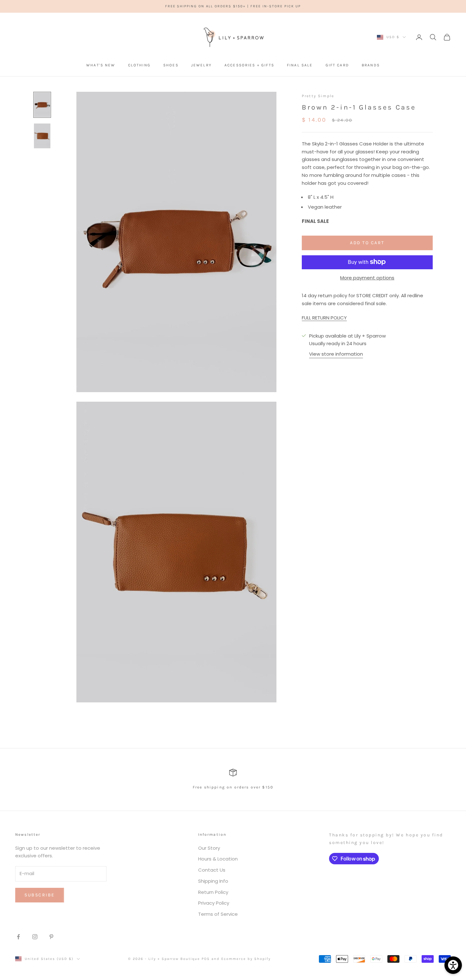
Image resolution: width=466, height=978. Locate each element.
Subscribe (39, 895)
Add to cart (367, 242)
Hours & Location (218, 858)
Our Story (209, 848)
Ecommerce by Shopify (246, 959)
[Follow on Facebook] (18, 937)
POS (206, 959)
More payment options (367, 277)
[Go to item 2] (42, 136)
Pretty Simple (318, 96)
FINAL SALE (300, 65)
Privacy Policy (213, 903)
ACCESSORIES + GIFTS (249, 65)
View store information (336, 353)
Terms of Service (218, 914)
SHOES (170, 65)
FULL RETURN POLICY (324, 317)
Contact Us (211, 870)
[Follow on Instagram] (35, 937)
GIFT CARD (337, 65)
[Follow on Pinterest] (51, 937)
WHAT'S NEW (100, 65)
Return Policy (213, 892)
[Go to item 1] (42, 105)
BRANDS (371, 65)
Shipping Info (213, 881)
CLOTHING (139, 65)
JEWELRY (201, 65)
